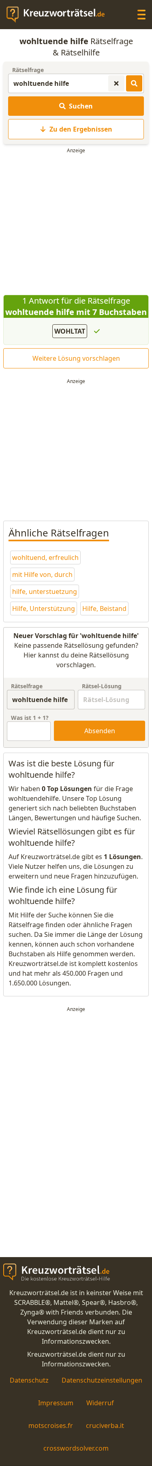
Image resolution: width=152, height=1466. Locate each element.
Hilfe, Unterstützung (43, 608)
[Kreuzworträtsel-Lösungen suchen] (134, 83)
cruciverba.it (105, 1425)
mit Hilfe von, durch (42, 574)
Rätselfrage (28, 70)
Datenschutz (29, 1380)
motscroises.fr (50, 1425)
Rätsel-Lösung (102, 686)
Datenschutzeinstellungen (102, 1380)
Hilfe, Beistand (104, 608)
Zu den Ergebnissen (80, 129)
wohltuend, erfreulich (45, 557)
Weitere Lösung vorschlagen (76, 358)
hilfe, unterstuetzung (44, 591)
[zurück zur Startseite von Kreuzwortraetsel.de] (59, 14)
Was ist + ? (30, 717)
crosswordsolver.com (76, 1448)
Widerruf (100, 1402)
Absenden (99, 730)
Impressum (55, 1402)
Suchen (81, 106)
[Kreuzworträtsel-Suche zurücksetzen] (116, 83)
